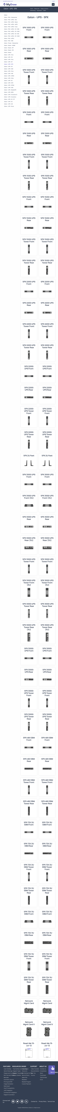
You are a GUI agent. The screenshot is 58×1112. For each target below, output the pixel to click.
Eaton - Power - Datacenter (11, 43)
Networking (32, 10)
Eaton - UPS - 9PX (8, 83)
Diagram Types (17, 1071)
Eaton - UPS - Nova (9, 106)
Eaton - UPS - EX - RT (9, 99)
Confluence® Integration (10, 1092)
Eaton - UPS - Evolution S (10, 94)
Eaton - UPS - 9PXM (9, 85)
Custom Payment (26, 1084)
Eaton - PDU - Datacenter (10, 17)
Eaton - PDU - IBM (8, 40)
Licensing (24, 1069)
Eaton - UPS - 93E (8, 73)
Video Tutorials (35, 1069)
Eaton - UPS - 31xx (8, 54)
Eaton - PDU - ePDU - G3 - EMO (12, 36)
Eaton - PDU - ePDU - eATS (10, 24)
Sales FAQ (24, 1077)
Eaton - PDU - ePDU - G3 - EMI (11, 33)
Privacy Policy (42, 1101)
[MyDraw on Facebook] (13, 1101)
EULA (41, 1079)
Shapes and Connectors (10, 1073)
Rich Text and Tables (9, 1075)
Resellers (24, 1079)
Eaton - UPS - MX (8, 104)
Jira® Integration (8, 1090)
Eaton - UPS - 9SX (8, 87)
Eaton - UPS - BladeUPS (10, 90)
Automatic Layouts (9, 1079)
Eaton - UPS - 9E (8, 80)
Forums (33, 1075)
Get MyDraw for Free (27, 1073)
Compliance (43, 1071)
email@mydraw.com (8, 1)
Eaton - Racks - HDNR (9, 45)
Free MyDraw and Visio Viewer (20, 1069)
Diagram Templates (18, 1073)
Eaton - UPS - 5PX (8, 64)
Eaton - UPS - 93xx (9, 78)
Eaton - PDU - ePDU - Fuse (10, 26)
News (41, 1073)
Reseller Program (26, 1082)
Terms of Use (51, 1101)
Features (6, 1066)
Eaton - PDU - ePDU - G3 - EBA (11, 29)
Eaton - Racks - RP (9, 47)
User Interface (7, 1069)
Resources (36, 8)
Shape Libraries (44, 8)
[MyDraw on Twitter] (17, 1101)
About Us (43, 1066)
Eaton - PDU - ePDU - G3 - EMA (11, 31)
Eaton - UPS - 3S (8, 57)
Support (33, 1066)
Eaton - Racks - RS (9, 50)
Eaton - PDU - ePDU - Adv (10, 19)
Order (23, 1066)
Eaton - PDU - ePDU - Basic (11, 22)
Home (31, 8)
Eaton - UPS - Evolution (10, 97)
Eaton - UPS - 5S (8, 66)
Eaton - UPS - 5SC (8, 69)
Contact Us (43, 1069)
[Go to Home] (10, 4)
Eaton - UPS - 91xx (9, 71)
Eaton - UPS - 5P (8, 62)
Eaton (44, 10)
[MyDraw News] (26, 1101)
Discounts (24, 1071)
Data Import (7, 1086)
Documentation (35, 1071)
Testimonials (43, 1077)
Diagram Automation (9, 1094)
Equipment (39, 10)
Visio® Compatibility (9, 1088)
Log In (53, 1)
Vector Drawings (8, 1071)
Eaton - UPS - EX (8, 101)
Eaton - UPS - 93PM (9, 76)
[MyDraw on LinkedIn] (22, 1101)
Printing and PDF (8, 1082)
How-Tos (33, 1073)
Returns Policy (25, 1075)
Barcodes (6, 1077)
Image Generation (8, 1084)
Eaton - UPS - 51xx (8, 59)
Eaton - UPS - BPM (8, 92)
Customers (43, 1075)
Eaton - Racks (7, 52)
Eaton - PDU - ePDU (9, 38)
